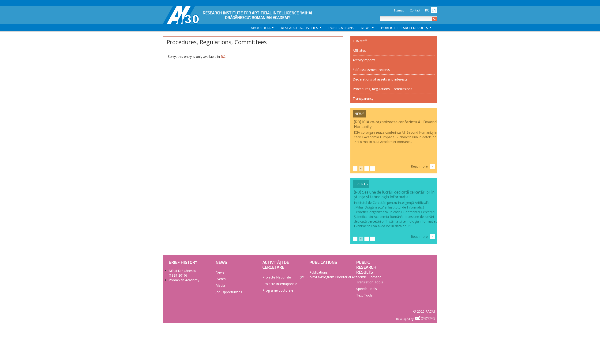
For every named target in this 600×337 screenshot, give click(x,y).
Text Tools (364, 295)
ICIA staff (360, 41)
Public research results (366, 267)
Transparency (363, 98)
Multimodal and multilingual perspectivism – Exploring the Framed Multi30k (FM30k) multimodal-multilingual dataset (394, 197)
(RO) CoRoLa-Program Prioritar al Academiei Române (340, 277)
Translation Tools (369, 282)
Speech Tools (366, 288)
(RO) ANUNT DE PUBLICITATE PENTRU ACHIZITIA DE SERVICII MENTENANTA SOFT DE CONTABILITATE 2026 (394, 126)
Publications (341, 27)
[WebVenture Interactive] (424, 318)
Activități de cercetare (275, 264)
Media (220, 285)
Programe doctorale (277, 290)
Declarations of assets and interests (380, 79)
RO (223, 56)
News (366, 27)
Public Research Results (405, 27)
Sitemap (399, 10)
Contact (415, 10)
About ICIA (261, 27)
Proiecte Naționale (276, 277)
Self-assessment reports (371, 69)
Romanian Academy (184, 280)
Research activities (300, 27)
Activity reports (364, 60)
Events (361, 184)
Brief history (183, 262)
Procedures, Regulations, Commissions (382, 89)
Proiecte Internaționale (279, 284)
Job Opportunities (229, 292)
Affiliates (359, 50)
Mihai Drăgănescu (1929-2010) (182, 273)
